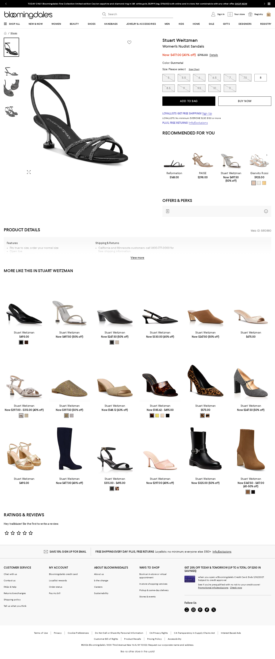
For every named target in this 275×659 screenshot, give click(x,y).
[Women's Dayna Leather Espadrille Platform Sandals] (24, 449)
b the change (101, 580)
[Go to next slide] (264, 3)
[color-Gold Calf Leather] (264, 183)
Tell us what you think (15, 606)
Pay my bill (54, 593)
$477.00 (183, 55)
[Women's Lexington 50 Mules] (250, 303)
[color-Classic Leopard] (117, 488)
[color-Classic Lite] (202, 415)
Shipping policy (12, 599)
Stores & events (147, 596)
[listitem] (137, 3)
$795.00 (203, 55)
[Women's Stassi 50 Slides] (114, 376)
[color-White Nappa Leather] (259, 183)
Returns (156, 259)
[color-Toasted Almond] (248, 492)
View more (137, 257)
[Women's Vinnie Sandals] (24, 376)
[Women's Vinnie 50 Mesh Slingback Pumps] (160, 303)
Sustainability (101, 593)
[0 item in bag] (268, 14)
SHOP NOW (241, 3)
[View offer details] (216, 211)
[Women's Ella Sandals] (203, 155)
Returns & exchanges (15, 593)
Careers (98, 587)
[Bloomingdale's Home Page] (28, 15)
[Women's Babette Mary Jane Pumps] (250, 376)
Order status (55, 587)
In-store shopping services (153, 584)
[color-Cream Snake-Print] (21, 415)
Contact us (10, 580)
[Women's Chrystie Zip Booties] (205, 449)
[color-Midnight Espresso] (26, 342)
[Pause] (269, 3)
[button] (69, 107)
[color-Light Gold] (26, 415)
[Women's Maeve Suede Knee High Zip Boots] (69, 449)
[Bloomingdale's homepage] (5, 33)
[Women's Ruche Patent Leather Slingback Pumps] (24, 303)
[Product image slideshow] (79, 107)
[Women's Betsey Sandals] (259, 155)
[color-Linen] (117, 342)
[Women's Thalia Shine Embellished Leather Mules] (69, 376)
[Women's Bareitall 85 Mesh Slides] (160, 449)
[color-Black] (21, 342)
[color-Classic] (152, 415)
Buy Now (245, 101)
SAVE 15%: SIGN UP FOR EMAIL (68, 551)
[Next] (267, 155)
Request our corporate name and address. (171, 645)
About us (99, 574)
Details (214, 55)
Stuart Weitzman (180, 40)
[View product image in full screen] (29, 172)
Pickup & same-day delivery (154, 590)
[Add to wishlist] (129, 42)
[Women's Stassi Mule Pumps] (114, 303)
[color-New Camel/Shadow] (208, 415)
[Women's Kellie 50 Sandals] (114, 449)
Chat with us (10, 574)
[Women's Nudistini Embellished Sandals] (231, 155)
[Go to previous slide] (6, 3)
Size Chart (194, 69)
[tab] (11, 47)
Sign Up (207, 113)
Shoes (13, 33)
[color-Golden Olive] (66, 415)
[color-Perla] (72, 415)
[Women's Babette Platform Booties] (250, 449)
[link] (174, 175)
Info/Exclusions (198, 122)
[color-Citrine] (157, 415)
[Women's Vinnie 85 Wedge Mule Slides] (160, 376)
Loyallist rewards (58, 580)
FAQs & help (10, 587)
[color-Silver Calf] (254, 183)
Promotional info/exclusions (213, 587)
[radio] (253, 183)
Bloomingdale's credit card (63, 574)
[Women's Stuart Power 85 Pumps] (205, 376)
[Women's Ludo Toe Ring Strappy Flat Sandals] (174, 155)
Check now (236, 587)
